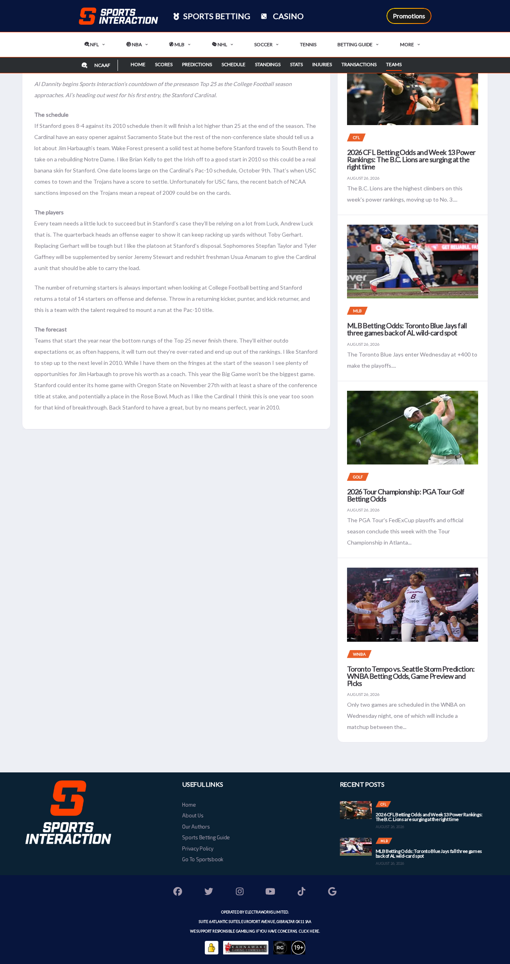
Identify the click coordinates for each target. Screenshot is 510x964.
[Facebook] (178, 892)
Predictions (197, 64)
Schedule (233, 64)
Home (138, 64)
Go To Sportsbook (202, 859)
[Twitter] (208, 892)
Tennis (308, 44)
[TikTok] (301, 892)
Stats (296, 64)
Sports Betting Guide (206, 837)
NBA (136, 44)
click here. (309, 931)
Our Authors (196, 826)
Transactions (359, 64)
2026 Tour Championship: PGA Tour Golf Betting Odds (406, 495)
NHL (222, 44)
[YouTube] (270, 892)
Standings (267, 64)
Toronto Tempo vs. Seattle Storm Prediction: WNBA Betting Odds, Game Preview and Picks (411, 676)
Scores (164, 64)
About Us (192, 815)
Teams (394, 64)
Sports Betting (216, 16)
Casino (287, 16)
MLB (179, 44)
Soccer (263, 44)
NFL (94, 44)
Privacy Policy (197, 848)
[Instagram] (239, 892)
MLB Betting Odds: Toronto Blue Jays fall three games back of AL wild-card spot (407, 329)
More (407, 44)
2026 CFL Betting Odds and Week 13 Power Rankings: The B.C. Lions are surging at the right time (411, 159)
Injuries (322, 64)
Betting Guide (355, 44)
